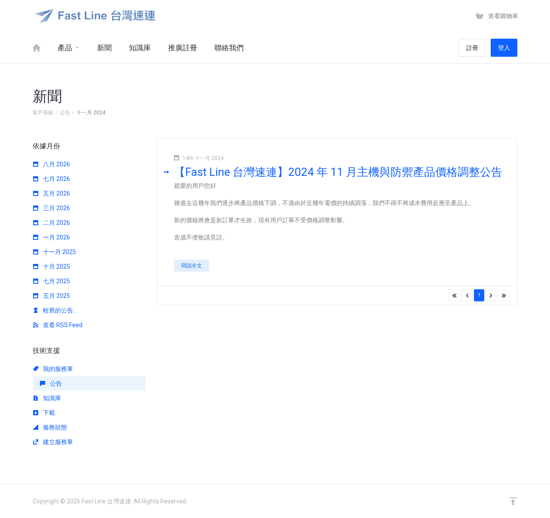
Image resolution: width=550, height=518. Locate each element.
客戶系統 (43, 113)
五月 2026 (56, 193)
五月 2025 (56, 295)
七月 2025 (56, 281)
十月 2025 (56, 266)
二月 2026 (56, 222)
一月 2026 (56, 237)
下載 (48, 412)
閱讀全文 (191, 266)
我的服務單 (57, 368)
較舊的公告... (59, 310)
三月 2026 (56, 208)
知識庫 (51, 398)
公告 (65, 113)
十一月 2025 (59, 251)
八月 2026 (56, 164)
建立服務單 (57, 441)
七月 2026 (56, 178)
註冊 (472, 47)
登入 (504, 47)
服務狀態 (54, 427)
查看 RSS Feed (62, 325)
